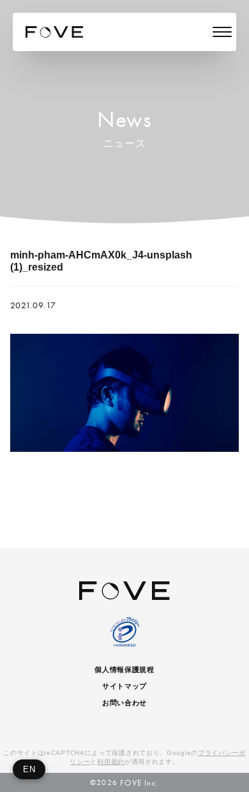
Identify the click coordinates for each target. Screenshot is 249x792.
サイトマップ (124, 686)
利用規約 (110, 761)
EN (29, 769)
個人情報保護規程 (124, 669)
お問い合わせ (124, 702)
